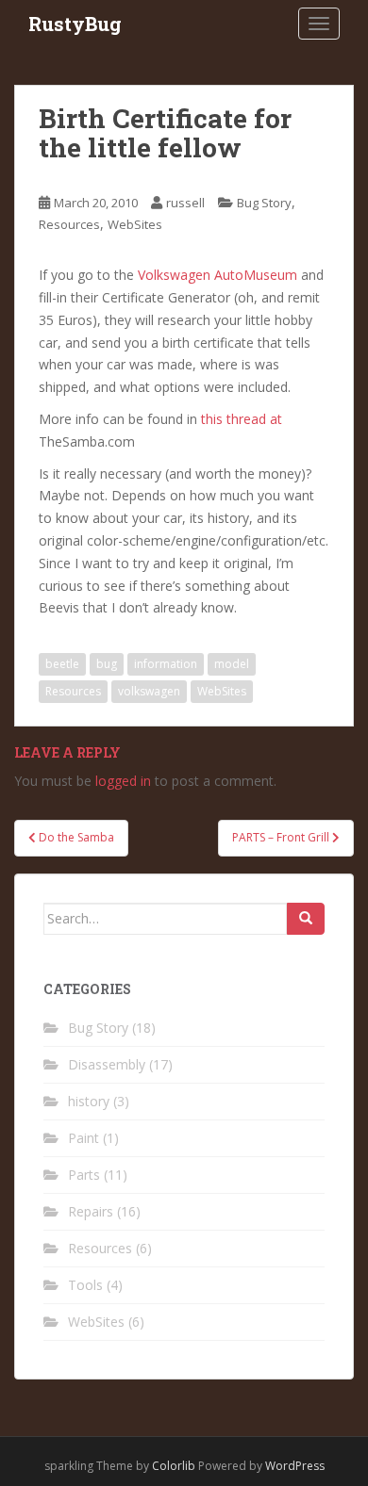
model (231, 664)
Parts (84, 1175)
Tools (85, 1285)
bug (106, 664)
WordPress (295, 1466)
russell (185, 202)
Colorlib (173, 1466)
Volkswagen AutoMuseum (217, 275)
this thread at (241, 419)
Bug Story (264, 202)
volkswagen (149, 691)
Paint (83, 1138)
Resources (69, 224)
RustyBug (75, 23)
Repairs (90, 1211)
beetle (62, 664)
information (165, 664)
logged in (123, 781)
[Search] (306, 919)
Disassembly (106, 1064)
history (88, 1101)
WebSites (135, 224)
